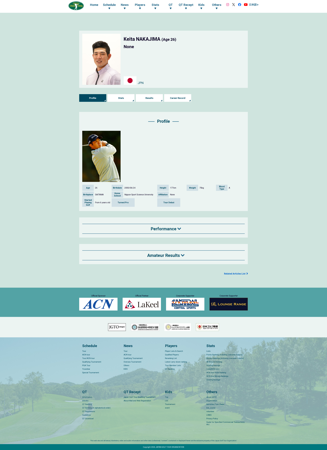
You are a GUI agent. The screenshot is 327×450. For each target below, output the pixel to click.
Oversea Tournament (132, 362)
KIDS (126, 369)
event (167, 408)
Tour (84, 351)
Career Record (177, 98)
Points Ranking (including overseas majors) (224, 355)
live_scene (210, 408)
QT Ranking (169, 369)
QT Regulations (88, 411)
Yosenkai (86, 369)
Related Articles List (235, 273)
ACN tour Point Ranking (216, 372)
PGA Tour (86, 365)
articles (85, 401)
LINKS (209, 415)
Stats (121, 98)
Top (166, 397)
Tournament (170, 404)
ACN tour (86, 355)
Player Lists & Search (174, 351)
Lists (208, 351)
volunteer (210, 411)
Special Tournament (90, 372)
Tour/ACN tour (88, 358)
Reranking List (171, 358)
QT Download (88, 418)
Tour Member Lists (173, 365)
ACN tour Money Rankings (217, 376)
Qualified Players (172, 355)
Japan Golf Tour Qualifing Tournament (140, 397)
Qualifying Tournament (91, 362)
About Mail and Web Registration (137, 401)
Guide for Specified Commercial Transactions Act (225, 423)
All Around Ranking (214, 362)
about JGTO (211, 397)
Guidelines (86, 415)
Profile (92, 98)
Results (149, 98)
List (166, 401)
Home (94, 5)
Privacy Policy (212, 418)
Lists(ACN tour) (213, 369)
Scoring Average (213, 365)
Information (87, 397)
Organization (211, 401)
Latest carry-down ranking (176, 362)
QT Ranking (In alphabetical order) (96, 408)
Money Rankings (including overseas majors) (225, 358)
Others (126, 365)
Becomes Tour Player (215, 404)
